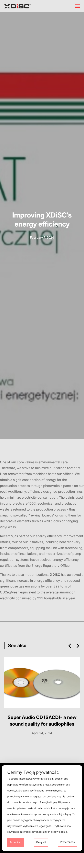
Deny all (41, 842)
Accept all (15, 842)
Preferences (67, 842)
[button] (70, 646)
